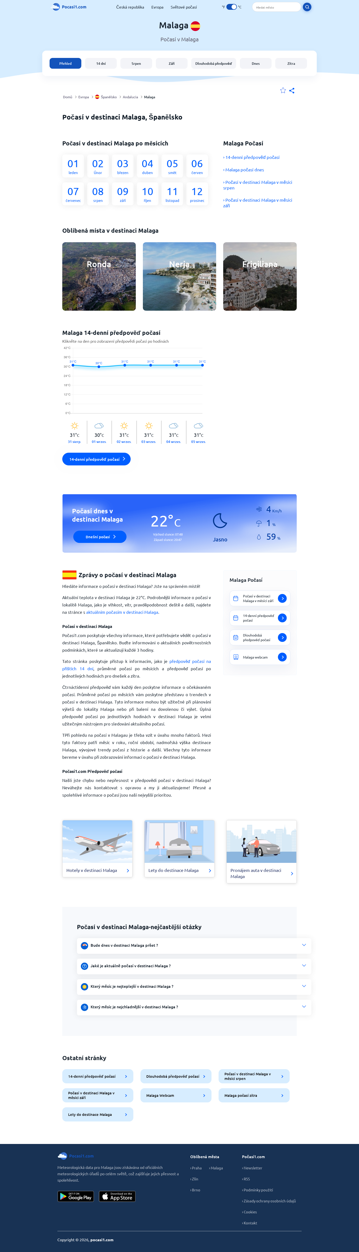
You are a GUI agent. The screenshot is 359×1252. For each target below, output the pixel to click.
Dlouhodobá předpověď (213, 63)
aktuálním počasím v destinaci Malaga (122, 612)
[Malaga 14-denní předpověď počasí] (136, 383)
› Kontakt (249, 1222)
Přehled (65, 63)
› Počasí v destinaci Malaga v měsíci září (257, 202)
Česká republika (130, 6)
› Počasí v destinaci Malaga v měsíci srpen (257, 184)
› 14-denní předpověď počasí (251, 157)
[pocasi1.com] (70, 7)
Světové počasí (184, 6)
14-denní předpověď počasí (92, 1076)
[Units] (231, 7)
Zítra (291, 63)
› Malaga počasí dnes (243, 169)
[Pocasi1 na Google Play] (75, 1196)
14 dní (101, 63)
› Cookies (249, 1211)
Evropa (157, 6)
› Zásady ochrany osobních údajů (269, 1200)
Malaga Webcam (160, 1095)
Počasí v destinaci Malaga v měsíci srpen (247, 1076)
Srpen (136, 63)
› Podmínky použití (257, 1189)
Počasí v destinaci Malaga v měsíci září (91, 1095)
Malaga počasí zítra (240, 1095)
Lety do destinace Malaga (90, 1114)
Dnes (256, 63)
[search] (307, 7)
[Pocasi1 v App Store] (117, 1196)
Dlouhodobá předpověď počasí (172, 1076)
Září (172, 63)
